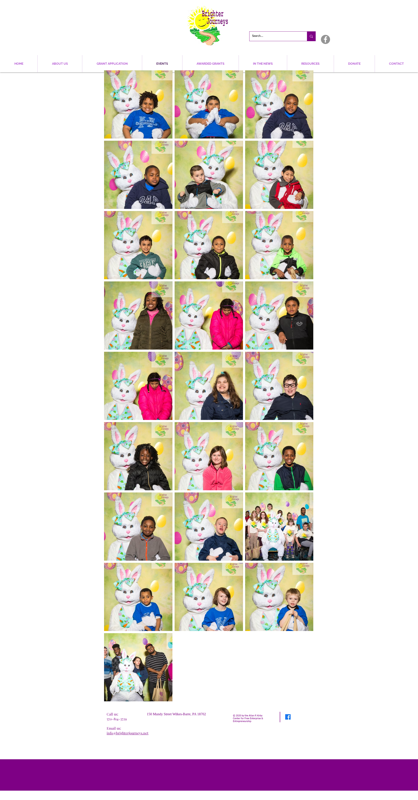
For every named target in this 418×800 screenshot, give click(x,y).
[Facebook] (325, 39)
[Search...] (311, 36)
